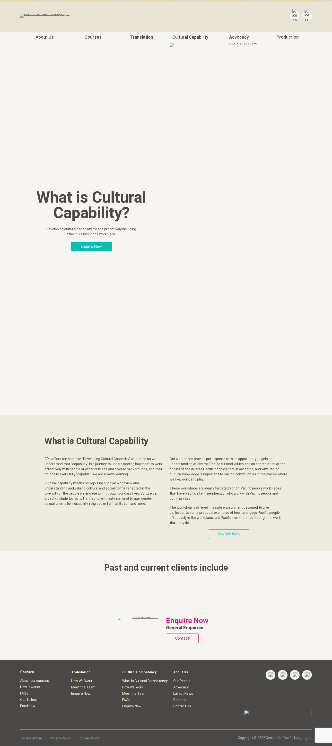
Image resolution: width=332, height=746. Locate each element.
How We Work (81, 681)
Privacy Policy (60, 738)
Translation (141, 37)
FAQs (24, 693)
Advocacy (239, 37)
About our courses (34, 681)
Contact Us (182, 706)
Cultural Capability (190, 37)
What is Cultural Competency (145, 681)
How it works (30, 687)
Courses (93, 37)
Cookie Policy (89, 738)
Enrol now (27, 706)
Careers (179, 700)
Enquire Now (80, 693)
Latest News (183, 693)
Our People (181, 681)
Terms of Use (31, 738)
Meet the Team (83, 687)
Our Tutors (28, 700)
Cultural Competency (139, 672)
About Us (44, 37)
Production (288, 37)
